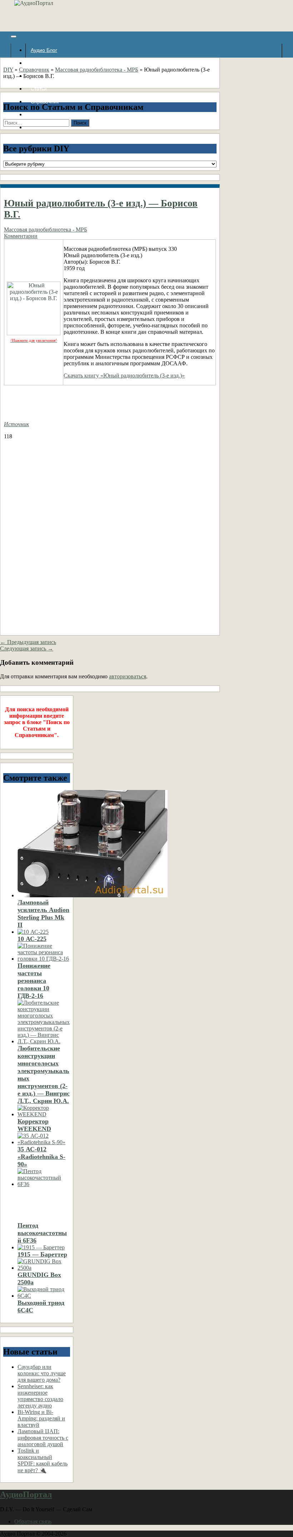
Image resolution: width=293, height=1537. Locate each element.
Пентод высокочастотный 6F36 (42, 1233)
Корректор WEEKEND (34, 1125)
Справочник (34, 70)
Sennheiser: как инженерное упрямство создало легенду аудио (40, 1396)
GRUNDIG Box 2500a (39, 1278)
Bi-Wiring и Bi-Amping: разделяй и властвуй (41, 1418)
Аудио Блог (44, 50)
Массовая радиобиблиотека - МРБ (96, 70)
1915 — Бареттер (42, 1254)
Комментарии (21, 236)
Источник (16, 424)
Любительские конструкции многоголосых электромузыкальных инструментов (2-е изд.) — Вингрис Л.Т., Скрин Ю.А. (44, 1074)
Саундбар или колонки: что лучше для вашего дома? (42, 1373)
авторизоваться (127, 676)
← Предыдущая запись (28, 642)
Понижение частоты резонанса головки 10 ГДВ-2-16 (34, 980)
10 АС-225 (32, 938)
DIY (8, 70)
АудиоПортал (26, 1494)
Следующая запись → (26, 648)
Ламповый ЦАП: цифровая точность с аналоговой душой (43, 1437)
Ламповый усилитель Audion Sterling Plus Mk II (43, 913)
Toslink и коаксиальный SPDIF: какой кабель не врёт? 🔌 (43, 1460)
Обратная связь (32, 1521)
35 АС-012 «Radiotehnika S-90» (41, 1157)
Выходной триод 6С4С (41, 1306)
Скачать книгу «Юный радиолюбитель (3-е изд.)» (124, 375)
